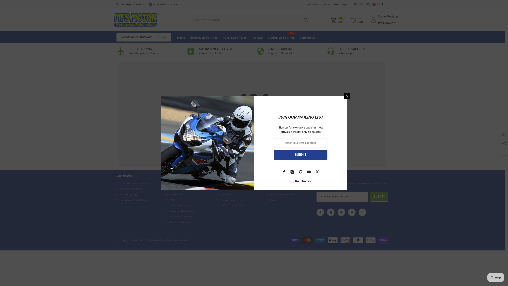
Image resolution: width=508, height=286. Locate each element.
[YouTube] (309, 172)
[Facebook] (284, 172)
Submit (301, 155)
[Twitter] (317, 172)
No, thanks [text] (303, 181)
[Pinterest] (300, 172)
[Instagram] (292, 172)
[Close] (347, 96)
